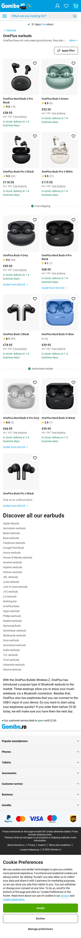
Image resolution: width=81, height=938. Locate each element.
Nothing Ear (10, 601)
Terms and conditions (60, 845)
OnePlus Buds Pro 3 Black (18, 171)
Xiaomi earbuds (12, 669)
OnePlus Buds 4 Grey (15, 255)
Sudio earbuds (11, 650)
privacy (65, 895)
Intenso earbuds (12, 572)
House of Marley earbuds (17, 557)
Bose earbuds (11, 538)
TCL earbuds (10, 654)
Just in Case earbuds (15, 586)
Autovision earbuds (14, 528)
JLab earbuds (11, 581)
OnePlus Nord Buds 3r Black (58, 417)
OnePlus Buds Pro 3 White (57, 171)
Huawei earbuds (12, 562)
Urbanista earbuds (14, 664)
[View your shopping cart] (76, 6)
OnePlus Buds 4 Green (55, 98)
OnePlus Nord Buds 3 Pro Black (18, 100)
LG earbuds (10, 596)
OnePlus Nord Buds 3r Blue (58, 334)
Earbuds (11, 30)
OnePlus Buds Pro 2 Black (18, 493)
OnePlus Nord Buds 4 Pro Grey (21, 417)
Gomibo (6, 805)
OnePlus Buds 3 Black (16, 334)
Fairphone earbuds (14, 542)
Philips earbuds (12, 615)
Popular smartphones (15, 741)
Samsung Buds (12, 625)
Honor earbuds (12, 552)
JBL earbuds (10, 577)
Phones (6, 751)
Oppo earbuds (11, 611)
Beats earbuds (11, 533)
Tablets (6, 762)
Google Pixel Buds (13, 547)
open (40, 720)
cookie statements (13, 899)
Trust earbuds (11, 659)
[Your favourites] (66, 6)
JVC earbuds (10, 591)
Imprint (42, 845)
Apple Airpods (11, 523)
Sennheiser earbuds (14, 630)
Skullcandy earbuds (14, 635)
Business (7, 794)
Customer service (12, 783)
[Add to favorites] (35, 63)
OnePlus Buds (11, 606)
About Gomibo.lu (16, 845)
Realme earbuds (12, 620)
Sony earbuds (11, 640)
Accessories (9, 773)
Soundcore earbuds (14, 645)
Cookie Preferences (29, 849)
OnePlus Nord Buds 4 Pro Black (57, 257)
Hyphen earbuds (12, 567)
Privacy (31, 845)
